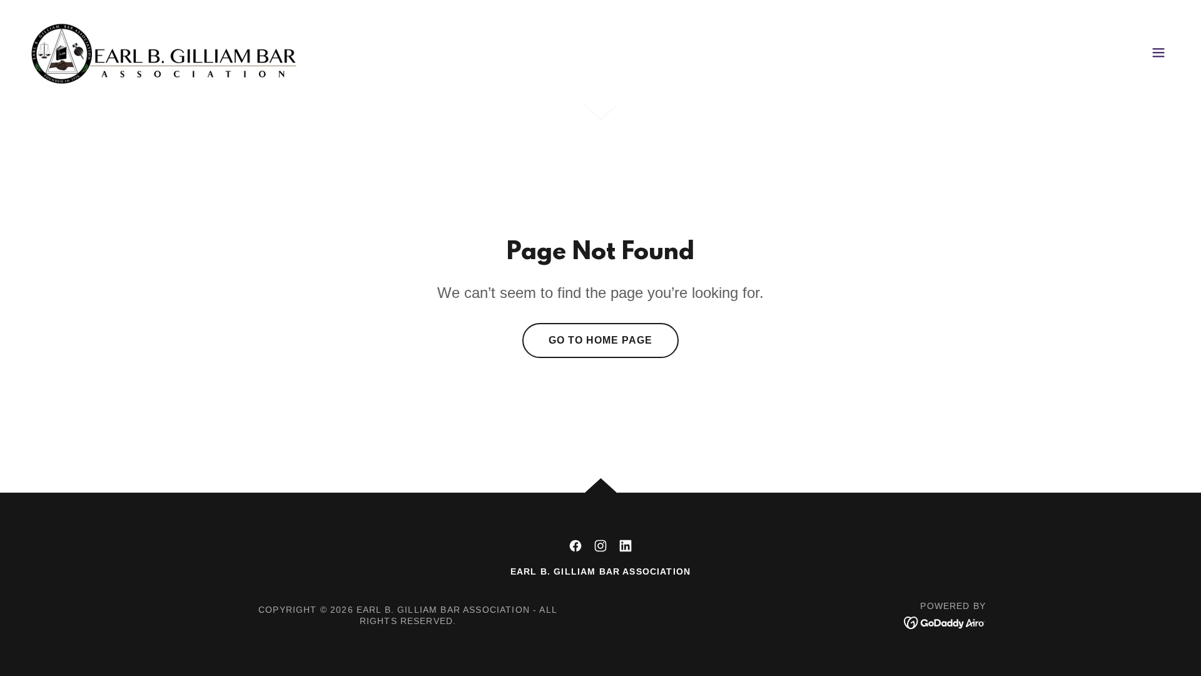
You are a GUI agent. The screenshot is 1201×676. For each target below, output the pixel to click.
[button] (1158, 52)
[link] (166, 51)
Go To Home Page (600, 340)
